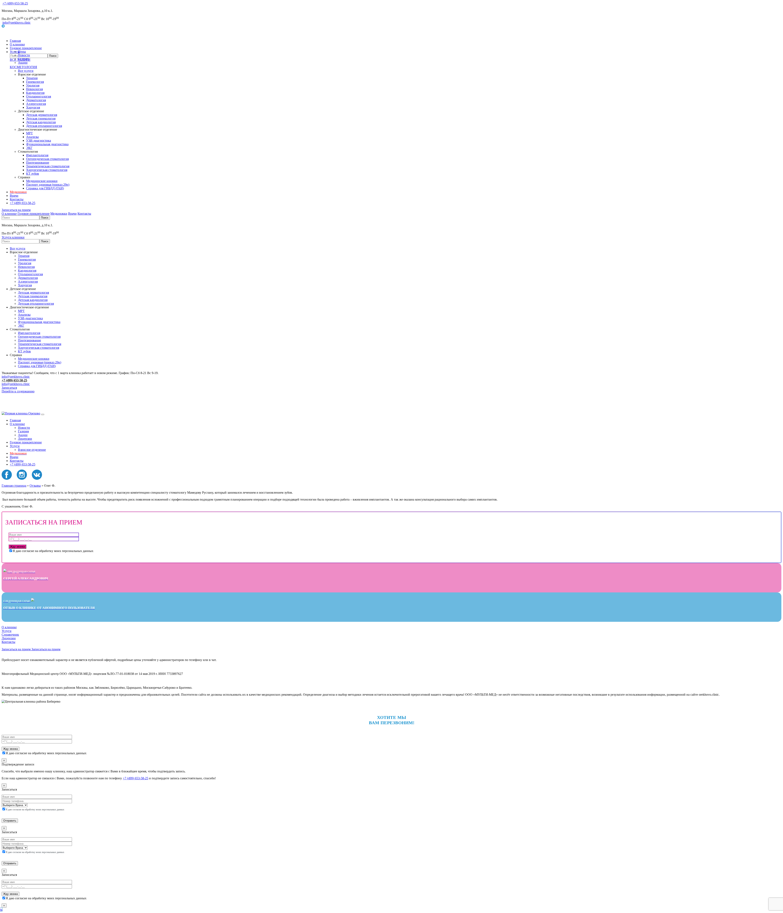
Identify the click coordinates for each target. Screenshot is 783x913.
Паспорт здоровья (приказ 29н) (47, 184)
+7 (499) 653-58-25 (15, 3)
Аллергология (36, 104)
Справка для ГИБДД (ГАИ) (45, 188)
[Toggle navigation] (42, 414)
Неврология (34, 89)
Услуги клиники (13, 237)
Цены (22, 51)
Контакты (16, 199)
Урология (32, 85)
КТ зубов (32, 173)
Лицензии (25, 438)
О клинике (17, 44)
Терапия (32, 78)
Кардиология (35, 92)
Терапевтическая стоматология (47, 166)
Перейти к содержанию (18, 391)
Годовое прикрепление (26, 48)
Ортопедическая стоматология (47, 159)
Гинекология (35, 81)
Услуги (15, 446)
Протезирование (37, 162)
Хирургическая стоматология (46, 170)
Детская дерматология (41, 115)
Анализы (32, 137)
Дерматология (36, 100)
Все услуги (25, 70)
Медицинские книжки (42, 181)
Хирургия (33, 107)
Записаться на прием (16, 210)
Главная (15, 40)
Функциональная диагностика (47, 144)
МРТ (29, 133)
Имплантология (37, 155)
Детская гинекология (40, 118)
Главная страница (14, 485)
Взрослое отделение (32, 449)
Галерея (23, 59)
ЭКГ (29, 148)
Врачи (14, 195)
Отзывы (35, 485)
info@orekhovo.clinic (16, 22)
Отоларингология (38, 96)
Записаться (9, 387)
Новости (24, 55)
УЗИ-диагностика (38, 140)
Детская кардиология (41, 122)
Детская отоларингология (44, 126)
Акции (23, 62)
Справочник (10, 634)
